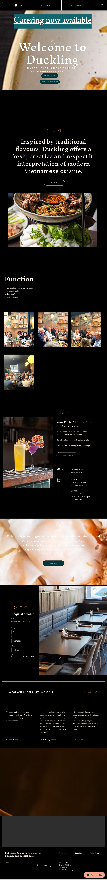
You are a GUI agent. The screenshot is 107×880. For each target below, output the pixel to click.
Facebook (79, 853)
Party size (14, 628)
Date (13, 637)
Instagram (63, 853)
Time (13, 646)
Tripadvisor (94, 853)
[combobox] (27, 632)
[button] (100, 5)
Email (7, 862)
